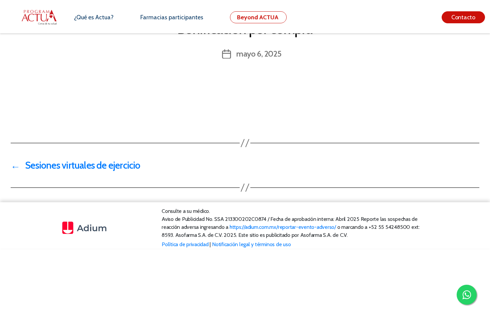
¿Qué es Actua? (94, 17)
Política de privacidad (185, 244)
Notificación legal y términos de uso (251, 244)
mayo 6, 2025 (258, 54)
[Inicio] (43, 17)
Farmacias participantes (171, 17)
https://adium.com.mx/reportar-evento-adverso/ (283, 227)
